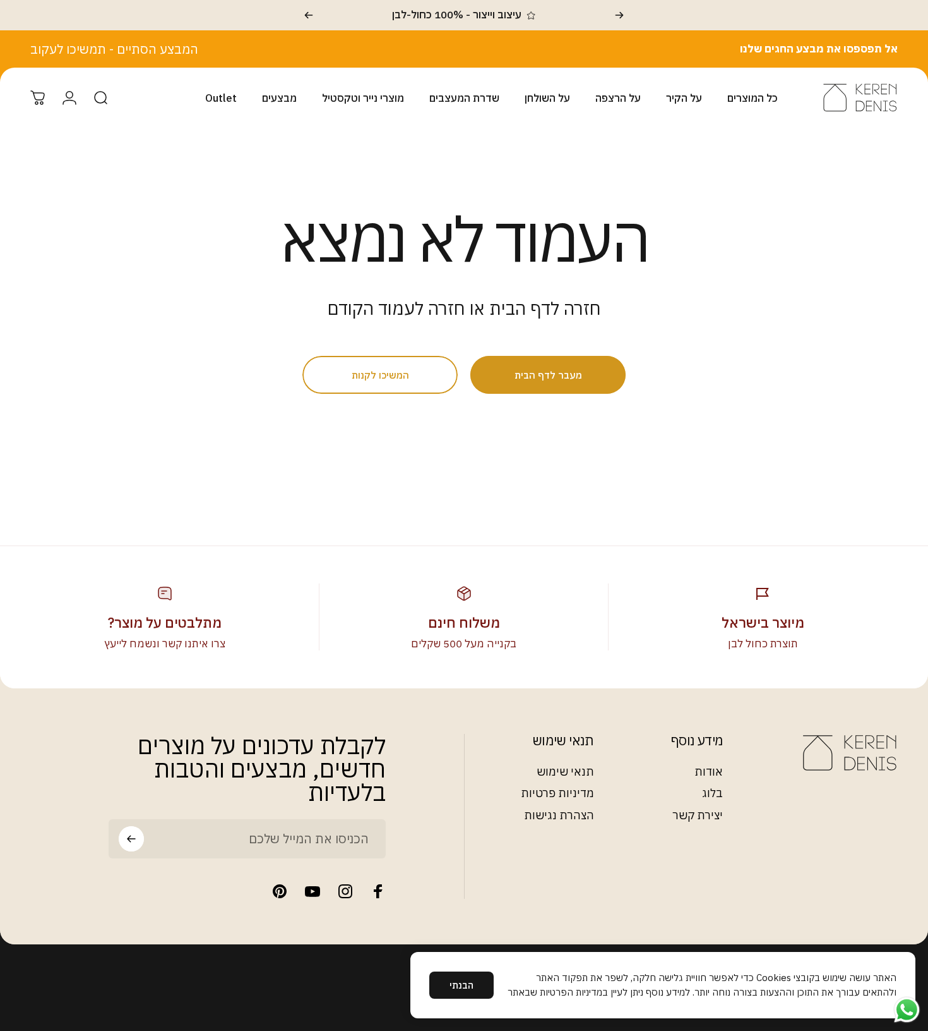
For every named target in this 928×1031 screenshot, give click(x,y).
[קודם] (619, 15)
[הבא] (309, 15)
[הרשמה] (131, 838)
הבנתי (461, 985)
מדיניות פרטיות (557, 793)
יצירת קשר (697, 815)
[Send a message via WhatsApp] (907, 1010)
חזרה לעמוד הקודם (396, 308)
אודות (708, 772)
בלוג (712, 793)
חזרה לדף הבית (545, 308)
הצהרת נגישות (559, 815)
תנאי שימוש (565, 772)
